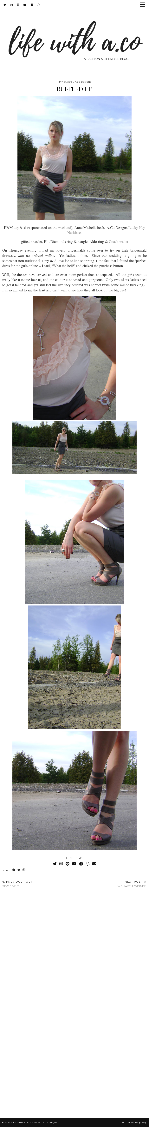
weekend (64, 227)
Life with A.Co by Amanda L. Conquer (35, 1122)
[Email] (94, 863)
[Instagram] (11, 5)
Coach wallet (118, 241)
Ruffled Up (75, 89)
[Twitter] (4, 5)
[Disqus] (74, 948)
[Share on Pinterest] (24, 870)
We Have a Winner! (132, 884)
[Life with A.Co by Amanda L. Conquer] (74, 38)
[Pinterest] (18, 5)
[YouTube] (25, 5)
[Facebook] (32, 5)
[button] (143, 5)
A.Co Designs (83, 82)
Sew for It (17, 884)
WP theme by (134, 1122)
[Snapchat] (38, 5)
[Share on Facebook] (13, 870)
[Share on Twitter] (19, 870)
